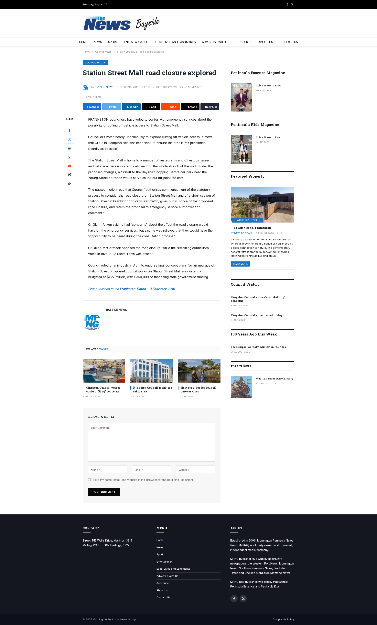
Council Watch (95, 62)
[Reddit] (69, 165)
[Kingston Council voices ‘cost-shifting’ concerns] (104, 371)
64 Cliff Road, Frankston (252, 228)
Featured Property (247, 220)
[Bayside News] (122, 23)
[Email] (69, 156)
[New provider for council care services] (199, 371)
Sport (113, 42)
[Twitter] (69, 139)
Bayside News (104, 87)
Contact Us (288, 42)
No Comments (193, 87)
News (98, 42)
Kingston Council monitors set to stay (152, 389)
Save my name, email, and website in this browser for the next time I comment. (143, 479)
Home (83, 42)
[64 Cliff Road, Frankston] (262, 205)
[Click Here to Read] (241, 97)
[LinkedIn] (69, 148)
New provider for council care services (198, 389)
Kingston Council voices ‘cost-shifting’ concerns (102, 389)
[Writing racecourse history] (241, 387)
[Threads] (69, 174)
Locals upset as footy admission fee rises (258, 347)
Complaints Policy (283, 619)
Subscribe (244, 42)
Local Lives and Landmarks (175, 42)
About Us (265, 42)
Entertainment (136, 42)
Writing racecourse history (275, 378)
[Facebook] (69, 130)
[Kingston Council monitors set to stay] (151, 371)
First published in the (104, 289)
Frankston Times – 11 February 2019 (147, 289)
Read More (240, 263)
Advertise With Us (216, 42)
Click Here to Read (269, 85)
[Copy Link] (69, 183)
